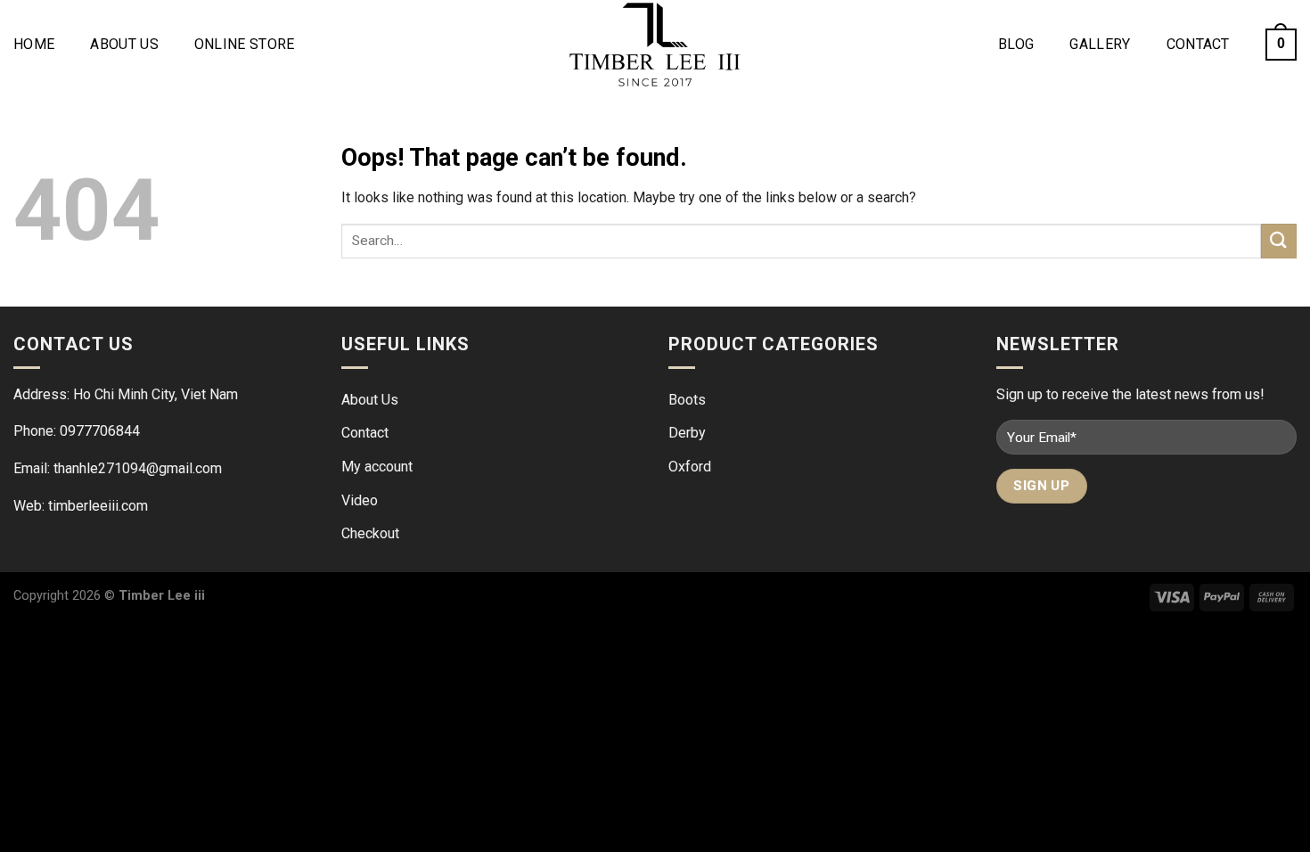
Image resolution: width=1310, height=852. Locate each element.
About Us (124, 44)
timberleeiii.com (98, 505)
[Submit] (1279, 241)
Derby (687, 432)
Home (33, 44)
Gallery (1099, 44)
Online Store (244, 44)
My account (377, 466)
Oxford (689, 466)
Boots (687, 399)
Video (359, 500)
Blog (1016, 44)
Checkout (370, 533)
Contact (1198, 44)
